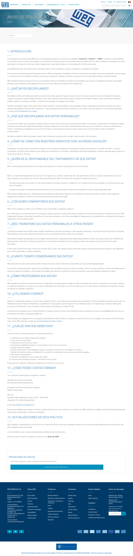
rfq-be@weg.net (11, 512)
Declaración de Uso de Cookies (45, 553)
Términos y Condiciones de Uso (66, 553)
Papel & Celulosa (72, 515)
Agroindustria (72, 506)
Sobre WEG (14, 4)
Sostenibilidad (32, 512)
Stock (89, 495)
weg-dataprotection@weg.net (23, 405)
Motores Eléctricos (53, 495)
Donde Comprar (92, 512)
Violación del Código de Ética (96, 517)
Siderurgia (71, 501)
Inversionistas (53, 4)
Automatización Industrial (55, 511)
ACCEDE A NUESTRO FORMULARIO (55, 467)
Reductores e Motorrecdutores (56, 498)
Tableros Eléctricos (53, 514)
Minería (70, 512)
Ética (63, 4)
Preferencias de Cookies (68, 547)
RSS (79, 553)
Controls (50, 508)
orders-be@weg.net (19, 513)
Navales (70, 498)
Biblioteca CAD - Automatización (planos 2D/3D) (115, 501)
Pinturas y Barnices (53, 517)
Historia (30, 501)
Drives (49, 505)
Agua (69, 504)
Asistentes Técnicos (94, 515)
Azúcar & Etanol (72, 509)
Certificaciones (32, 518)
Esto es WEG (31, 495)
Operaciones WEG (33, 506)
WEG (4, 4)
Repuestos (51, 519)
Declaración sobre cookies (52, 321)
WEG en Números (32, 498)
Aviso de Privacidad (27, 553)
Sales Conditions (93, 498)
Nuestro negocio (32, 515)
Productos (26, 4)
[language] (130, 2)
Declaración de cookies (28, 111)
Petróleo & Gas (72, 495)
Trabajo (110, 2)
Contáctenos (74, 4)
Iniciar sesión (122, 2)
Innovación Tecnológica (34, 509)
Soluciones (39, 4)
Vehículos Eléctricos (73, 518)
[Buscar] (129, 6)
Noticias (103, 2)
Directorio (30, 504)
